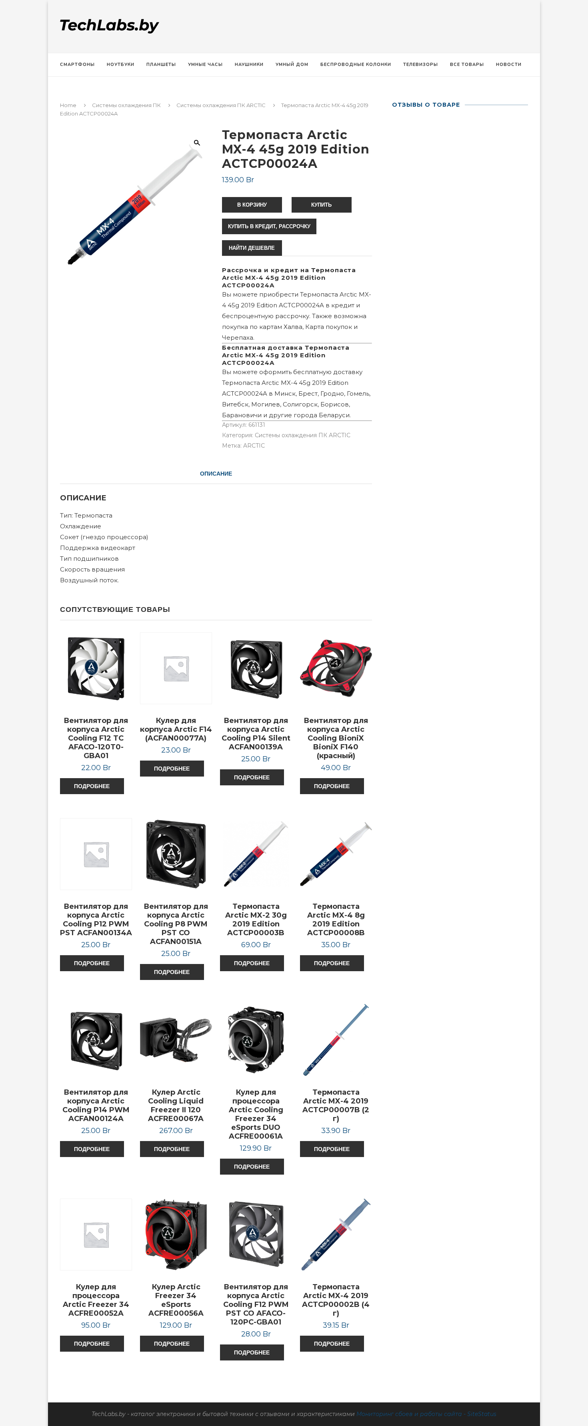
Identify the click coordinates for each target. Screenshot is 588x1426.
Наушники (249, 65)
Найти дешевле (252, 248)
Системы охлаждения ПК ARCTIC (221, 105)
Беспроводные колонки (355, 65)
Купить (321, 205)
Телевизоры (420, 65)
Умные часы (205, 65)
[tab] (216, 473)
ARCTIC (254, 445)
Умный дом (292, 65)
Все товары (467, 65)
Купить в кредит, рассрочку (269, 226)
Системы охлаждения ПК (126, 105)
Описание (216, 473)
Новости (509, 65)
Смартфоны (77, 65)
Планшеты (161, 65)
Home (68, 105)
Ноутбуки (120, 65)
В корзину (252, 205)
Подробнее (92, 786)
